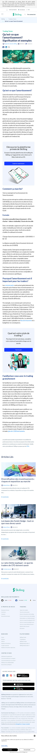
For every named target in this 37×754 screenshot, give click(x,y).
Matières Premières (6, 643)
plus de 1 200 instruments (16, 431)
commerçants (9, 285)
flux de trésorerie (26, 320)
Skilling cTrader (23, 641)
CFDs (27, 446)
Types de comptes (24, 610)
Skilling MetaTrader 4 (24, 643)
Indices (3, 641)
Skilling (3, 19)
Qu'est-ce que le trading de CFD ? (27, 620)
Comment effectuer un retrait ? (8, 660)
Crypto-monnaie (5, 645)
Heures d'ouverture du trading (27, 614)
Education (22, 628)
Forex (2, 637)
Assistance (22, 9)
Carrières (3, 612)
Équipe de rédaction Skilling (11, 43)
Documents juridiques (6, 664)
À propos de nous (5, 610)
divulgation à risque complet (23, 724)
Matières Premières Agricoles (8, 647)
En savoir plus (5, 497)
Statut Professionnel (24, 626)
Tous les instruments (25, 612)
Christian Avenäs (7, 569)
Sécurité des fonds (5, 616)
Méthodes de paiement (6, 656)
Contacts (3, 614)
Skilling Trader (23, 637)
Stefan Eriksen (6, 485)
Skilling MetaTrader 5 (24, 645)
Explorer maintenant (18, 163)
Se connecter (31, 14)
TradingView (23, 639)
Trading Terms (12, 19)
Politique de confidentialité (7, 662)
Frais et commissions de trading (27, 616)
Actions (3, 639)
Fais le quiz (18, 350)
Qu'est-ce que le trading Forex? (27, 622)
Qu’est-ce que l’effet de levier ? (27, 624)
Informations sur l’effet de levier (27, 618)
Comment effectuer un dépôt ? (8, 658)
